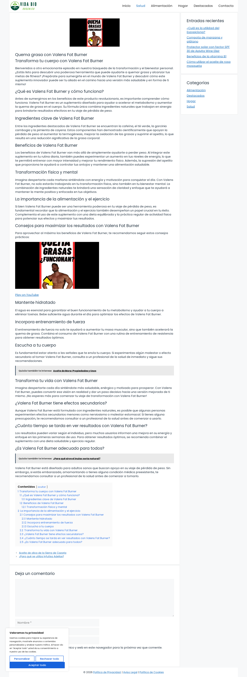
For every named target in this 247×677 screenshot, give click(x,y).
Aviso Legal (130, 672)
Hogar (183, 6)
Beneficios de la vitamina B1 (206, 56)
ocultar (42, 487)
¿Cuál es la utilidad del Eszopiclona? (203, 30)
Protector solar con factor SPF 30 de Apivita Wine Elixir (208, 49)
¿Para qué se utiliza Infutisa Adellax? (41, 556)
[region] (37, 649)
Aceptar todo (37, 665)
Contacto (226, 6)
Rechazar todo (49, 659)
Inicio (126, 6)
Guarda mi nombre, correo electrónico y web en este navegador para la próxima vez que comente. (90, 648)
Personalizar (22, 659)
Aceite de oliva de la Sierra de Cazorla (42, 553)
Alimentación (161, 6)
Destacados (203, 6)
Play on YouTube (27, 295)
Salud (140, 6)
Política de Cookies (152, 672)
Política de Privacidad (107, 672)
